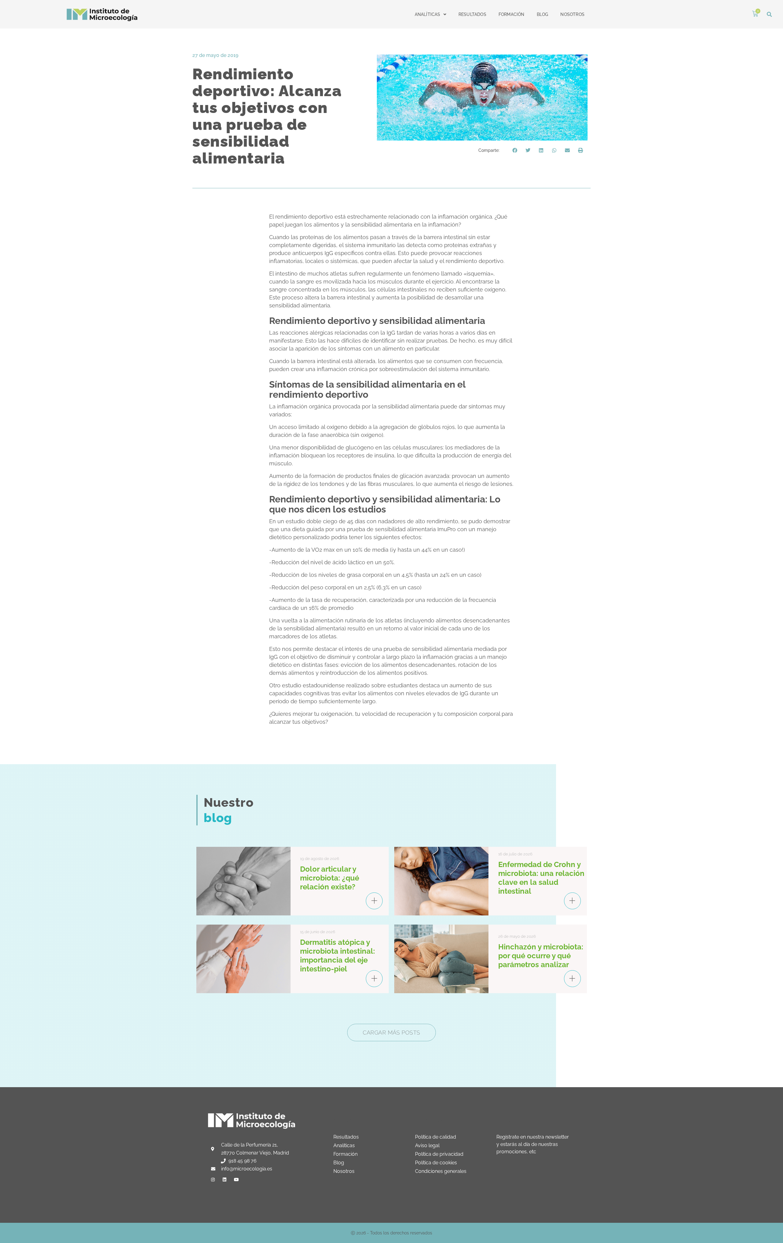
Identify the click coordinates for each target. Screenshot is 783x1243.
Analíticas (427, 14)
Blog (542, 14)
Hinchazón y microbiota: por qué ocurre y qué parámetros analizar (540, 955)
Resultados (472, 14)
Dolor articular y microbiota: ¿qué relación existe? (329, 878)
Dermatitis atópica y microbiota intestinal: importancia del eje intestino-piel (337, 955)
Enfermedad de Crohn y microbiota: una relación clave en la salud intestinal (541, 878)
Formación (512, 14)
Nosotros (572, 14)
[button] (769, 14)
